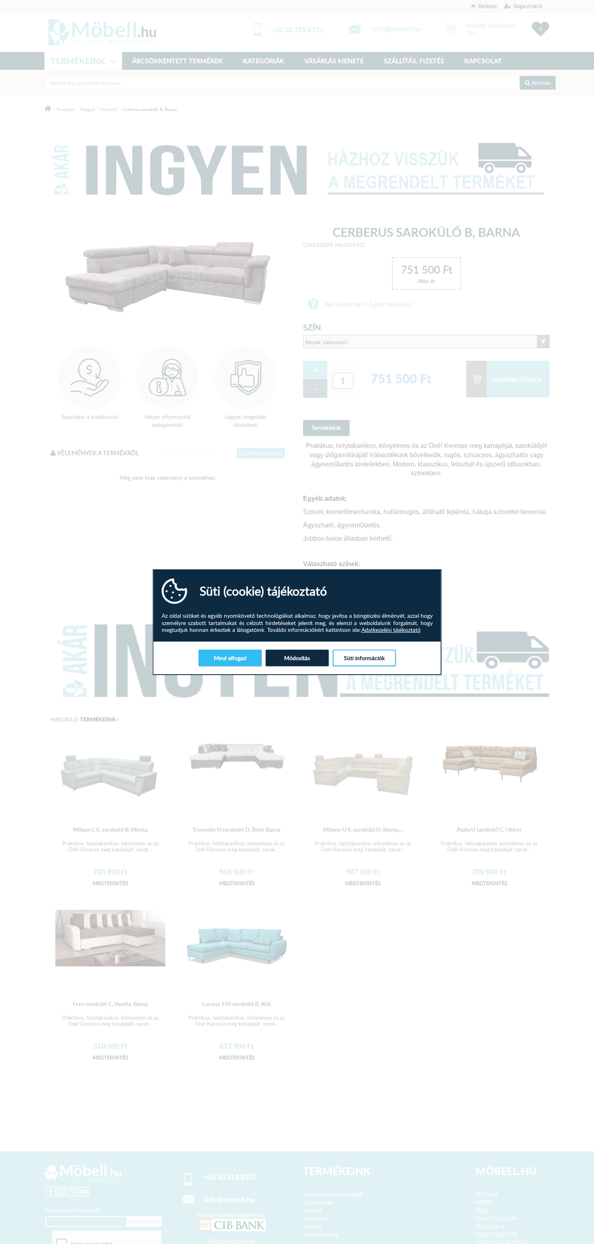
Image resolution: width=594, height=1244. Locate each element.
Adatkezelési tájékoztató (391, 629)
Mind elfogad (230, 657)
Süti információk (364, 657)
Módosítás (297, 657)
